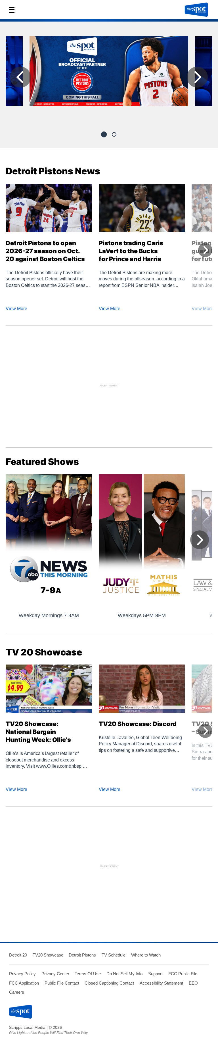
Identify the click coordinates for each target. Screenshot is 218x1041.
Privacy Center (55, 973)
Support (155, 973)
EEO (193, 983)
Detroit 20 (18, 955)
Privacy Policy (22, 973)
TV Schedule (113, 955)
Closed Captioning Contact (109, 983)
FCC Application (24, 983)
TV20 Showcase (48, 955)
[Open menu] (13, 9)
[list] (109, 78)
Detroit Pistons (82, 955)
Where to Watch (146, 955)
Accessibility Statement (161, 983)
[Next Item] (197, 77)
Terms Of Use (88, 973)
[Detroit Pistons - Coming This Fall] (109, 73)
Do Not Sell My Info (124, 973)
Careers (16, 992)
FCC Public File (182, 973)
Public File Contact (62, 983)
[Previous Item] (20, 77)
